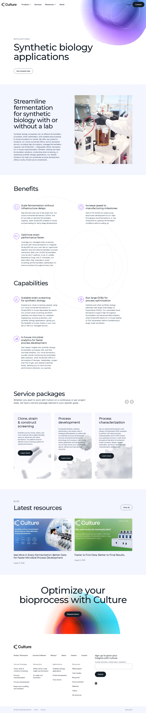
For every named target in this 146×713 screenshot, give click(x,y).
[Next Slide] (131, 401)
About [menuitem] (64, 655)
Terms (36, 710)
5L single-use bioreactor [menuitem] (38, 676)
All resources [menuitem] (76, 695)
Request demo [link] (73, 614)
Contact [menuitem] (84, 655)
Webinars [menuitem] (75, 686)
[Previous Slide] (126, 401)
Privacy (43, 710)
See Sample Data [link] (23, 71)
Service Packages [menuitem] (20, 664)
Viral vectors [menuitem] (57, 680)
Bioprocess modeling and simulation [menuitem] (21, 687)
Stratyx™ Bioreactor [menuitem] (21, 655)
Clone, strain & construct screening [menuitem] (21, 670)
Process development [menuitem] (21, 682)
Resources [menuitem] (76, 664)
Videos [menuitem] (74, 691)
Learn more (25, 453)
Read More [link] (42, 541)
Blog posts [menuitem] (76, 677)
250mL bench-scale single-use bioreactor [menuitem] (40, 670)
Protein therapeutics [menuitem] (60, 675)
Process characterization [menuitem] (19, 676)
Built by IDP (128, 710)
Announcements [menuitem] (78, 682)
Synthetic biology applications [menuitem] (59, 670)
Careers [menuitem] (74, 655)
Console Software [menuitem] (39, 655)
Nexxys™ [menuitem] (54, 655)
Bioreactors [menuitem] (37, 664)
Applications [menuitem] (57, 664)
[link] (9, 4)
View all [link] (126, 507)
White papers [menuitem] (77, 669)
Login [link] (128, 4)
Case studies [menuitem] (76, 673)
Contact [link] (138, 4)
